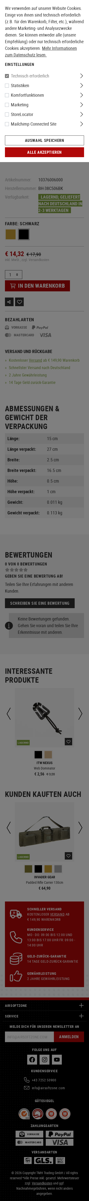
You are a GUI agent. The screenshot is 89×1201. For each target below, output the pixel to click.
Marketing (19, 105)
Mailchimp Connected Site (33, 124)
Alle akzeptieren (44, 152)
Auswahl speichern (44, 140)
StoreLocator (22, 114)
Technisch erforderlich (30, 76)
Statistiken (20, 85)
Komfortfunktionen (27, 95)
